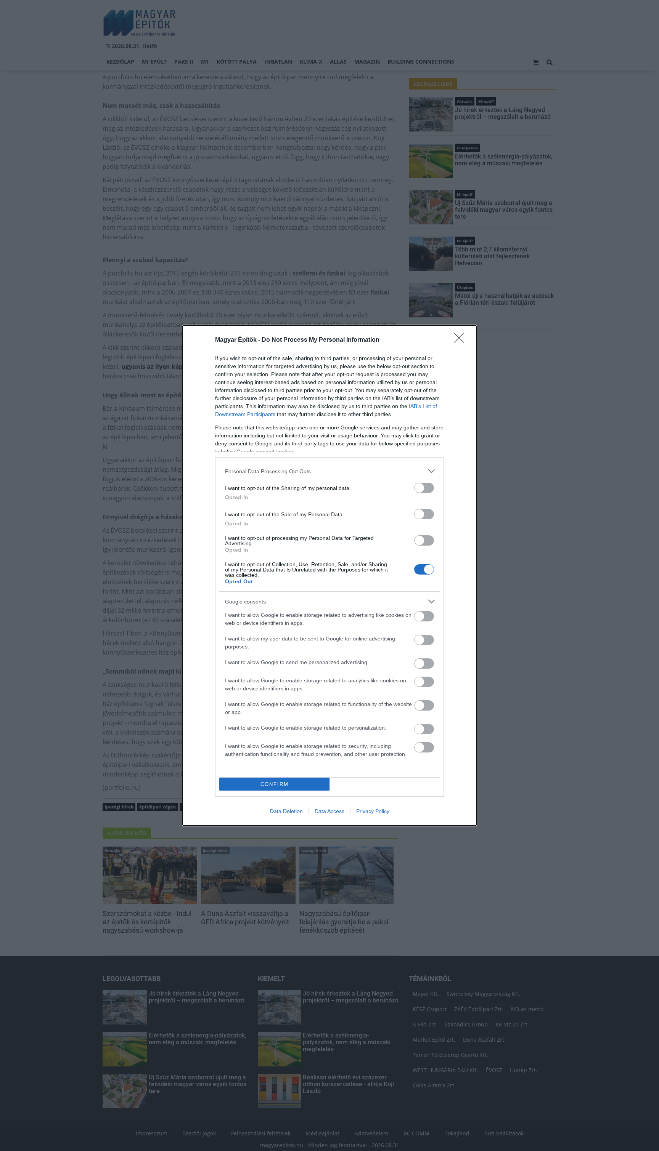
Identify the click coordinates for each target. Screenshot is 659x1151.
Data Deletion (286, 811)
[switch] (424, 488)
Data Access (329, 811)
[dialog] (329, 575)
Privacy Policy (372, 811)
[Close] (461, 340)
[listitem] (329, 471)
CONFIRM (274, 784)
